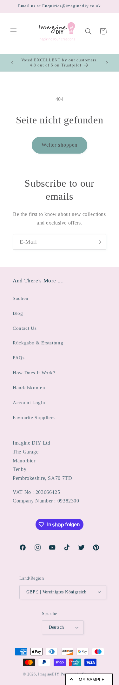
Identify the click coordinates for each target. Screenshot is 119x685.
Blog (18, 313)
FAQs (19, 357)
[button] (13, 31)
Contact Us (24, 328)
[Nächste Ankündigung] (107, 63)
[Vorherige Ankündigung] (12, 63)
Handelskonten (29, 387)
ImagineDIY (48, 674)
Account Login (29, 402)
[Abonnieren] (98, 242)
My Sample (91, 679)
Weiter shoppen (59, 145)
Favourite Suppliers (34, 417)
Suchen (21, 298)
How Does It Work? (34, 372)
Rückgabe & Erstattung (38, 342)
